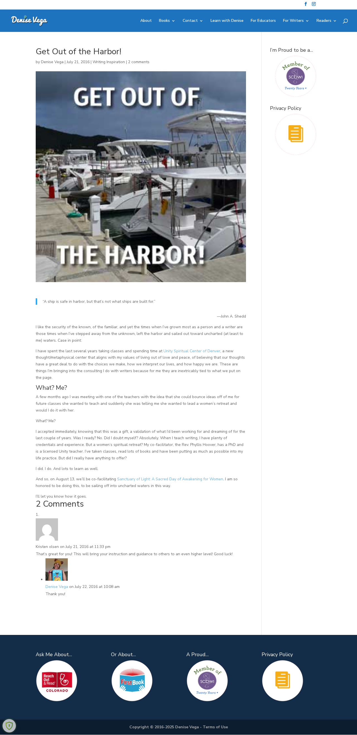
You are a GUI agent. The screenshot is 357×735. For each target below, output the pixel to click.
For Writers (293, 21)
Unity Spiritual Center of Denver (191, 351)
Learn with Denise (227, 21)
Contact (190, 21)
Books (164, 21)
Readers (324, 21)
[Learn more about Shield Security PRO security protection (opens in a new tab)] (9, 725)
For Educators (263, 21)
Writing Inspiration (109, 62)
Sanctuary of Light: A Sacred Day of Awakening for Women (170, 479)
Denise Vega (52, 62)
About (146, 21)
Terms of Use (215, 727)
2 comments (138, 62)
